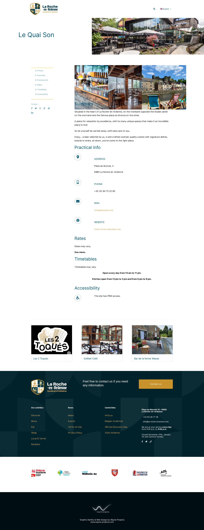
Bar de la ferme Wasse (146, 358)
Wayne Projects (117, 520)
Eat (33, 427)
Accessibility (42, 94)
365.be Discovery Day (116, 427)
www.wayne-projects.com (102, 522)
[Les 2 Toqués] (51, 327)
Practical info (42, 80)
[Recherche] (154, 8)
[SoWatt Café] (102, 327)
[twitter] (36, 108)
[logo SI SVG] (44, 4)
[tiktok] (44, 108)
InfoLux (109, 415)
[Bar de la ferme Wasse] (152, 327)
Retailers (35, 444)
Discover (35, 415)
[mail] (49, 108)
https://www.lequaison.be (107, 229)
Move (34, 421)
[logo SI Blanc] (49, 380)
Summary (41, 75)
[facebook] (31, 108)
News (71, 415)
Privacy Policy (75, 432)
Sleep (34, 432)
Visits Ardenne (112, 432)
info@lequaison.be (103, 210)
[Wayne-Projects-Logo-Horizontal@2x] (102, 503)
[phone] (150, 441)
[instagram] (40, 108)
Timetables (42, 89)
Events (71, 421)
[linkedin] (32, 113)
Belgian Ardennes (114, 421)
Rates (39, 85)
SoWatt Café (91, 358)
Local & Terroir (38, 438)
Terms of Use (75, 427)
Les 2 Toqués (40, 358)
